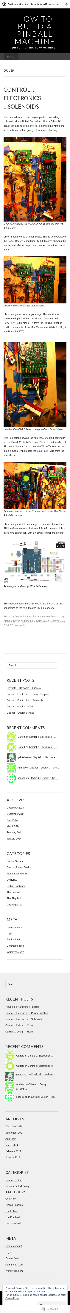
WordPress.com (15, 952)
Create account (15, 927)
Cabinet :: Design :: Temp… (45, 767)
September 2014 (15, 813)
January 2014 (14, 838)
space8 (21, 778)
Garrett (21, 736)
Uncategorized (14, 904)
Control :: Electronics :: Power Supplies (28, 694)
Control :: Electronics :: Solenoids (25, 700)
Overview (12, 879)
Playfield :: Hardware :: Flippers (24, 688)
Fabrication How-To (43, 616)
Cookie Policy (12, 1298)
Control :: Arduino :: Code (20, 706)
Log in (10, 933)
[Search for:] (62, 56)
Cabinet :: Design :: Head (20, 712)
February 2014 (14, 832)
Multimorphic (28, 620)
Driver (16, 620)
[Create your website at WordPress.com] (35, 4)
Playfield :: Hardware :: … (46, 757)
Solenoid (41, 620)
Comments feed (15, 945)
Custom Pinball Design (19, 867)
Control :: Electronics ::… (43, 736)
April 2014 (12, 820)
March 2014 (13, 826)
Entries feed (13, 939)
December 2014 (15, 807)
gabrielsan (23, 757)
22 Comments (17, 625)
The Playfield (14, 898)
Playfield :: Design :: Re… (43, 778)
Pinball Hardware (16, 886)
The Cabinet (13, 892)
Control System (23, 616)
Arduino (8, 620)
